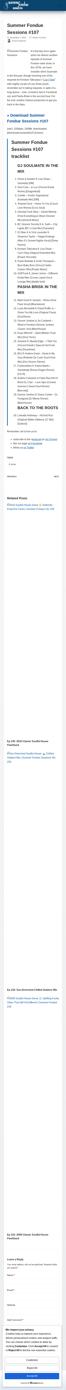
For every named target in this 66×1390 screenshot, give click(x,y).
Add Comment (15, 1320)
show (12, 464)
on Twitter (28, 447)
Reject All (32, 1368)
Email (10, 1290)
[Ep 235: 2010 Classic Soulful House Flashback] (33, 619)
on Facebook (35, 443)
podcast (37, 439)
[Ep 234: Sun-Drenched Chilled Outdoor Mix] (33, 868)
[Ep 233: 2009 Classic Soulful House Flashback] (33, 1113)
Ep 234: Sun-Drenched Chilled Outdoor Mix (32, 990)
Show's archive (39, 38)
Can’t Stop (49, 79)
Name (11, 1275)
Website (11, 1305)
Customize (32, 1360)
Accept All (32, 1376)
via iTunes (50, 439)
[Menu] (60, 5)
